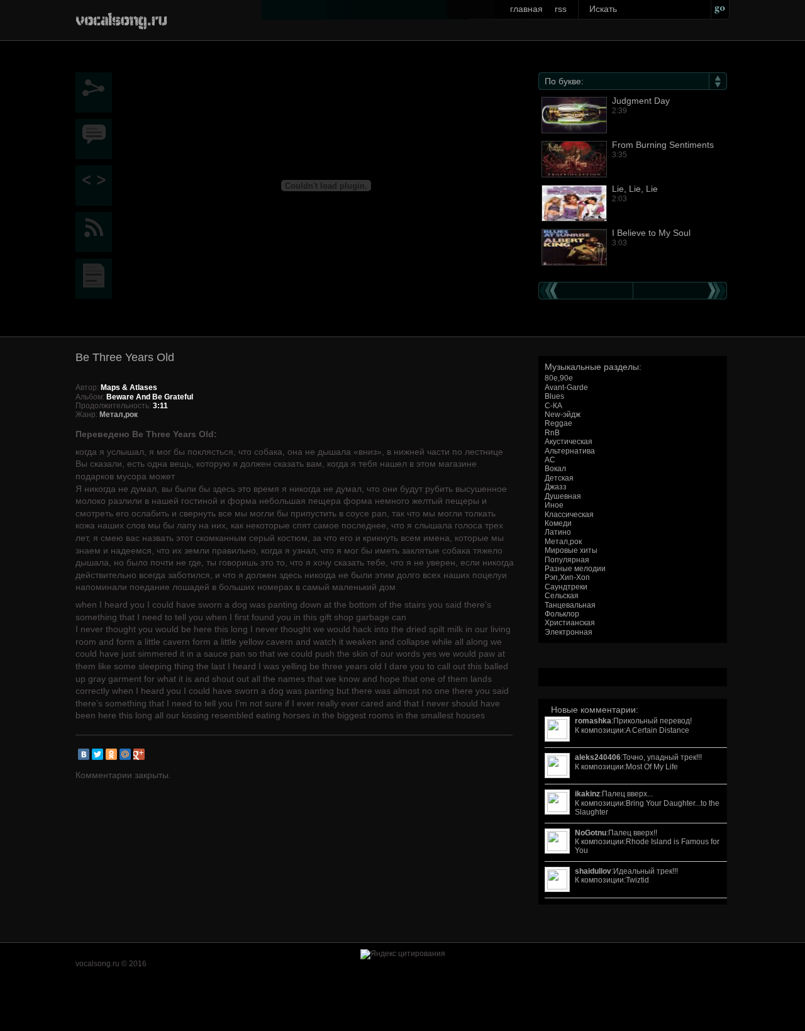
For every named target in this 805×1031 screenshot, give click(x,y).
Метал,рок (563, 541)
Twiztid (637, 880)
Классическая (569, 514)
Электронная (568, 632)
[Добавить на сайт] (96, 185)
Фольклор (562, 614)
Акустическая (568, 441)
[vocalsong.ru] (121, 18)
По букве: (564, 81)
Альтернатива (570, 451)
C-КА (553, 405)
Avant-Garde (566, 387)
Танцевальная (570, 605)
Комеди (558, 523)
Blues (554, 396)
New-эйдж (562, 414)
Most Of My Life (652, 766)
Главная (526, 9)
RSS (561, 9)
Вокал (555, 468)
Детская (559, 478)
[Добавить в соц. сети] (96, 92)
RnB (552, 432)
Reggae (558, 423)
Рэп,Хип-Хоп (567, 577)
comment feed (96, 232)
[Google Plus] (139, 754)
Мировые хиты (571, 550)
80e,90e (559, 378)
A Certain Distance (657, 730)
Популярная (567, 559)
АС (550, 459)
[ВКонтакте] (83, 754)
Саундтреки (566, 586)
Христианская (570, 622)
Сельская (562, 595)
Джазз (556, 486)
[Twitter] (97, 754)
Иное (554, 505)
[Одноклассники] (111, 754)
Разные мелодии (575, 568)
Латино (558, 532)
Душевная (563, 496)
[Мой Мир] (125, 754)
